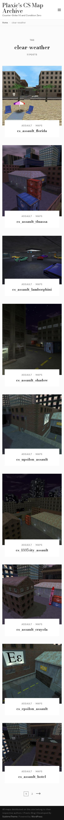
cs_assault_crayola (32, 629)
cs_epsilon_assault (32, 708)
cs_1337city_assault (32, 550)
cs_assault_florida (32, 130)
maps (39, 125)
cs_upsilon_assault (32, 459)
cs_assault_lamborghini (32, 289)
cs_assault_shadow (32, 380)
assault (27, 125)
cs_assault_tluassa (32, 221)
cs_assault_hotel (32, 776)
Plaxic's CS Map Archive (22, 8)
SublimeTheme (10, 816)
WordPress (36, 816)
